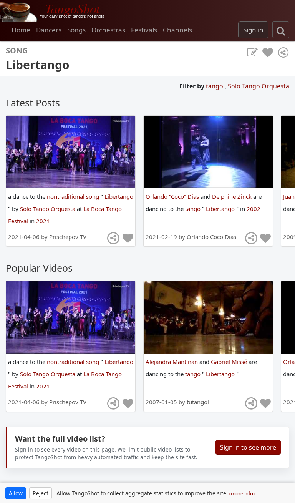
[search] (280, 29)
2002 (253, 208)
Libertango (118, 196)
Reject (40, 493)
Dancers (48, 29)
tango (215, 86)
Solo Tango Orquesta (258, 86)
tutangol (198, 402)
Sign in (253, 29)
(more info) (242, 493)
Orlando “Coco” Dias (173, 196)
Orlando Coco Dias (211, 237)
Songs (76, 29)
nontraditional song (74, 196)
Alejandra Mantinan (172, 361)
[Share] (283, 52)
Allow (16, 493)
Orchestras (108, 29)
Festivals (144, 29)
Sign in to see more (248, 447)
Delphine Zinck (232, 196)
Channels (177, 29)
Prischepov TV (67, 237)
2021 (43, 221)
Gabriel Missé (230, 361)
